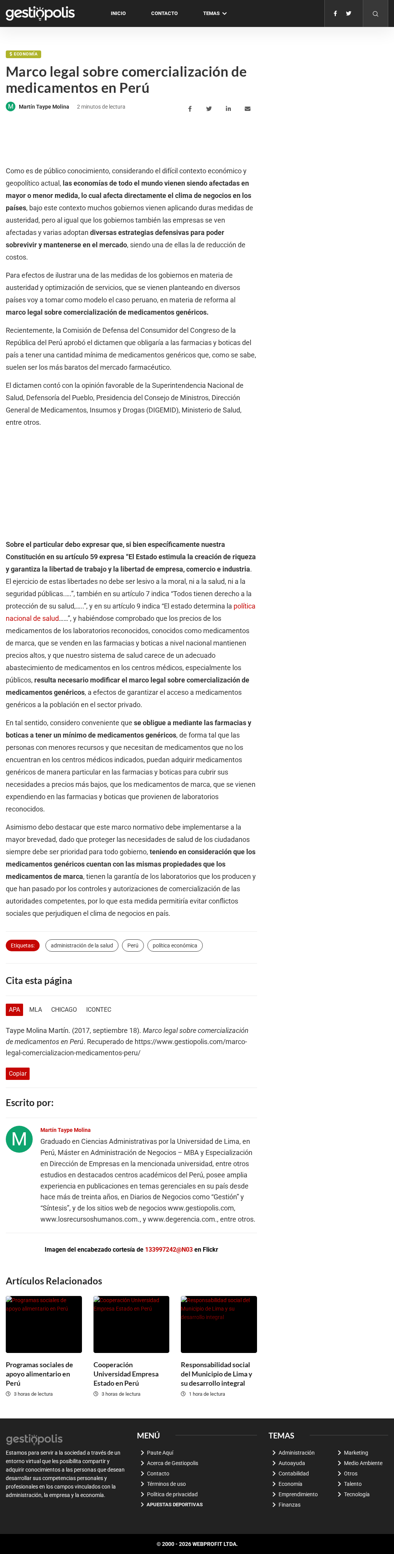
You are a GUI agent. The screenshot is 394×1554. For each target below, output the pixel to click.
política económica (175, 945)
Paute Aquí (160, 1453)
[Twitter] (348, 13)
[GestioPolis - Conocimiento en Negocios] (34, 1438)
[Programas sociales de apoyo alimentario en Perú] (44, 1324)
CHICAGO (64, 1009)
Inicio (118, 13)
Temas (211, 13)
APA (14, 1009)
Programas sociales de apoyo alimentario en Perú (39, 1373)
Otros (350, 1473)
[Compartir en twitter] (210, 109)
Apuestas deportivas (175, 1504)
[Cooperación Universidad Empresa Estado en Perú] (131, 1324)
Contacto (164, 13)
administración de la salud (82, 945)
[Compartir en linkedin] (229, 109)
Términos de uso (166, 1484)
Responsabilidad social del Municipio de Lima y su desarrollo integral (216, 1373)
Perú (133, 945)
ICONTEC (98, 1009)
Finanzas (290, 1505)
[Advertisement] (146, 139)
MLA (35, 1009)
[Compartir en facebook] (191, 109)
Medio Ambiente (363, 1463)
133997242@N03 (169, 1249)
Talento (353, 1484)
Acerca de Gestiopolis (172, 1463)
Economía (25, 54)
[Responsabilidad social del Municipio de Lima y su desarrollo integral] (219, 1324)
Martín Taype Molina (44, 107)
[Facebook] (335, 13)
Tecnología (357, 1494)
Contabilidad (294, 1473)
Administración (297, 1453)
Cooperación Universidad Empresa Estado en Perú (126, 1373)
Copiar (18, 1073)
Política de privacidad (172, 1494)
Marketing (356, 1453)
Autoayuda (292, 1463)
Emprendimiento (298, 1494)
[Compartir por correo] (249, 109)
